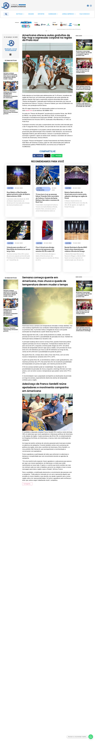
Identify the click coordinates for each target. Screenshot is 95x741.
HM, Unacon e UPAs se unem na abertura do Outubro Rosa (82, 71)
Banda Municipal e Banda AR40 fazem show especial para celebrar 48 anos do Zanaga (76, 249)
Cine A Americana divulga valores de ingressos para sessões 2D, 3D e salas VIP (45, 249)
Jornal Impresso (68, 14)
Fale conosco (84, 14)
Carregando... (27, 484)
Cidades (31, 14)
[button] (38, 155)
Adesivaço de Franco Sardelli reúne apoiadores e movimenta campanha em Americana (10, 95)
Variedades (52, 14)
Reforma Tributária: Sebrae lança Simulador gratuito (10, 112)
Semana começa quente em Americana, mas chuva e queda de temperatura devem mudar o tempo (10, 76)
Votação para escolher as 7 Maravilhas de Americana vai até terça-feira (18, 249)
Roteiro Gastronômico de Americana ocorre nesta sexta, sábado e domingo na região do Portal (76, 195)
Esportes (41, 14)
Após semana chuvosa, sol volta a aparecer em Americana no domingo (83, 88)
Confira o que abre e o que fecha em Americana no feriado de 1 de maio (84, 105)
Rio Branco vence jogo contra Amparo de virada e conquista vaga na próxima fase (84, 53)
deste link (29, 110)
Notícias (19, 14)
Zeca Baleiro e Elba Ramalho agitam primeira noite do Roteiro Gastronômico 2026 (18, 194)
